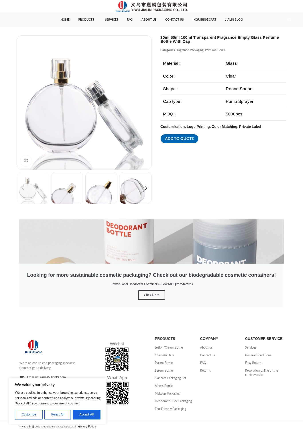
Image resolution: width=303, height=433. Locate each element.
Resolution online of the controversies (261, 373)
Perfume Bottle (215, 50)
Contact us (207, 355)
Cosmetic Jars (164, 355)
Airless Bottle (164, 386)
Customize (29, 414)
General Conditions (258, 355)
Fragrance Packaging (189, 50)
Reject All (57, 414)
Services (250, 347)
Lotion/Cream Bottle (169, 347)
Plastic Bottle (164, 363)
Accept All (86, 414)
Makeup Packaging (167, 393)
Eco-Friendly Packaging (170, 409)
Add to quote (179, 138)
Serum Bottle (164, 370)
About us (206, 347)
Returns (205, 370)
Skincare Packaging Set (170, 378)
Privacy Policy (86, 426)
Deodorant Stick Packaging (173, 401)
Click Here (151, 295)
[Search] (289, 20)
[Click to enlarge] (25, 160)
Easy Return (253, 363)
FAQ (203, 363)
